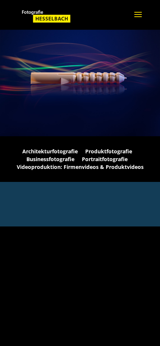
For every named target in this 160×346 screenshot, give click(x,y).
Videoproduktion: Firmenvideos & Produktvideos (80, 166)
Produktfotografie (108, 151)
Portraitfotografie (105, 159)
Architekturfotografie (50, 151)
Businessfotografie (50, 159)
